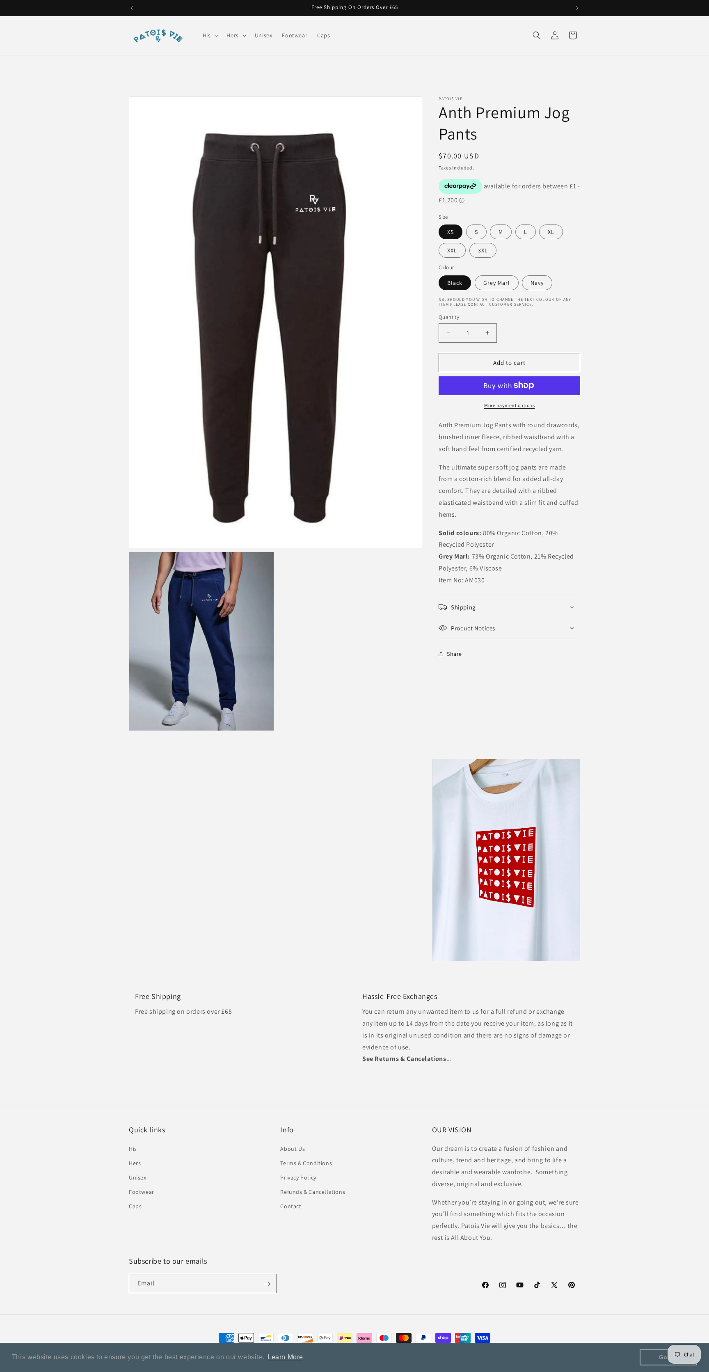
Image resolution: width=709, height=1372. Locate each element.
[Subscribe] (267, 1284)
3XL (483, 250)
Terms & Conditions (306, 1163)
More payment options (509, 405)
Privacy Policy (298, 1177)
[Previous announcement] (132, 8)
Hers (135, 1163)
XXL (452, 250)
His (133, 1148)
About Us (292, 1148)
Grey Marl (496, 282)
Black (454, 282)
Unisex (137, 1177)
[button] (210, 35)
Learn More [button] (285, 1357)
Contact (290, 1206)
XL (551, 231)
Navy (537, 282)
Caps (135, 1206)
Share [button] (454, 653)
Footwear (141, 1192)
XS (450, 231)
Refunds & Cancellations (312, 1192)
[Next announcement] (577, 8)
